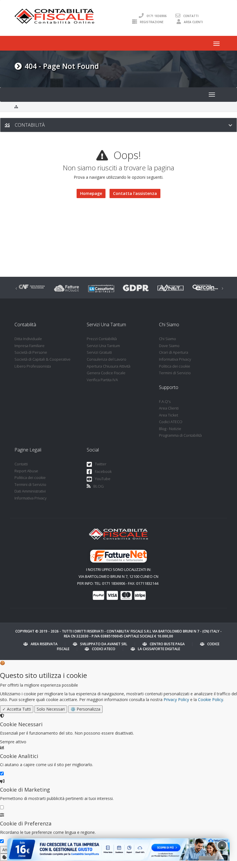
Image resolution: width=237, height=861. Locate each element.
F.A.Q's (165, 401)
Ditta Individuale (28, 338)
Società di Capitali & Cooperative (42, 359)
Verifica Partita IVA (102, 379)
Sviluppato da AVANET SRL (103, 643)
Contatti (191, 16)
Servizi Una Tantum (103, 345)
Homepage (91, 193)
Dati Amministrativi (30, 491)
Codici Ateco (103, 648)
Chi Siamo (167, 338)
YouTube (102, 478)
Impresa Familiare (29, 345)
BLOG (98, 486)
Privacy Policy (176, 699)
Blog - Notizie (170, 428)
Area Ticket (168, 415)
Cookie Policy (210, 699)
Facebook (103, 471)
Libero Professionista (32, 366)
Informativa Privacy (175, 359)
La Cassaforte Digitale (159, 648)
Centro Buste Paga (167, 643)
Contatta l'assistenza (135, 193)
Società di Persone (30, 352)
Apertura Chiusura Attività (108, 366)
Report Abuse (26, 470)
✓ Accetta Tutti (16, 709)
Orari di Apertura (173, 352)
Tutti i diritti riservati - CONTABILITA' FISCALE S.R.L (106, 631)
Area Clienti (193, 22)
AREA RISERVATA (44, 643)
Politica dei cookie (174, 366)
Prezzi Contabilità (102, 338)
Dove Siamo (169, 345)
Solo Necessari (51, 709)
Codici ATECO (170, 421)
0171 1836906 (156, 16)
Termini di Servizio (175, 372)
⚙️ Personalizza (85, 709)
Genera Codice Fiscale (106, 372)
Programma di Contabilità (180, 435)
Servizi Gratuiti (99, 352)
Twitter (100, 464)
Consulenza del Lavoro (106, 359)
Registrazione (151, 22)
